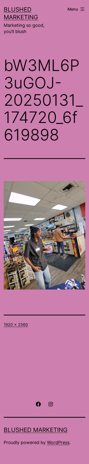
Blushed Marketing (35, 429)
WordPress (58, 442)
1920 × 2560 (16, 324)
